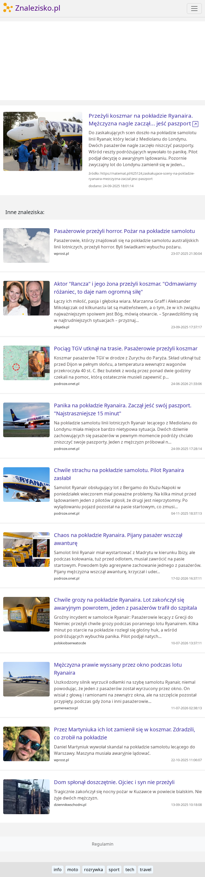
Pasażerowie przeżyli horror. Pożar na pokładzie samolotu (124, 231)
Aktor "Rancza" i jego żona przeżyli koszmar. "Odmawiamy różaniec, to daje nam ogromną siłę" (125, 287)
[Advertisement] (102, 60)
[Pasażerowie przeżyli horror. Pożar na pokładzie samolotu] (26, 245)
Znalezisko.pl (36, 8)
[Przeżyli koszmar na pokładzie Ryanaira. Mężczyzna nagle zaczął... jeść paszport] (42, 141)
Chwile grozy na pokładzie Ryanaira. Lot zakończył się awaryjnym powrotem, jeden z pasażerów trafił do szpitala (125, 603)
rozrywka (93, 869)
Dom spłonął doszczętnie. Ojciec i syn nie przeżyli (114, 782)
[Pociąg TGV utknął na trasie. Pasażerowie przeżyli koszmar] (26, 363)
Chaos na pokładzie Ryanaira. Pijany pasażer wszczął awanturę (118, 539)
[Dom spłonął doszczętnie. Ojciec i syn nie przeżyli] (26, 796)
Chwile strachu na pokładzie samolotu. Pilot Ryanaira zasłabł (119, 474)
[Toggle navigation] (194, 8)
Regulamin (102, 844)
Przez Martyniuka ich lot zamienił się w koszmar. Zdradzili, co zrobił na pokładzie (124, 733)
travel (145, 869)
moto (72, 869)
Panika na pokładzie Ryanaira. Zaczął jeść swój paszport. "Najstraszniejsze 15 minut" (122, 409)
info (58, 869)
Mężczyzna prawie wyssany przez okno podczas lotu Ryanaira (118, 668)
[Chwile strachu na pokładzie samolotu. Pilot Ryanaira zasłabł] (26, 484)
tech (129, 869)
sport (114, 869)
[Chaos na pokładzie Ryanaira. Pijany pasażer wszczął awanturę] (26, 549)
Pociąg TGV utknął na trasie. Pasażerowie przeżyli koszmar (126, 348)
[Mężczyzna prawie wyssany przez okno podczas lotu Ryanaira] (26, 679)
